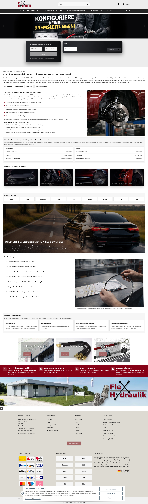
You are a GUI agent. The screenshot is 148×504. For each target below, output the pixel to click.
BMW (27, 199)
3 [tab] (74, 36)
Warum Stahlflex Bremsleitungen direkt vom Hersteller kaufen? (24, 297)
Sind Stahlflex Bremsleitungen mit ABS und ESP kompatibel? (24, 276)
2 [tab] (71, 36)
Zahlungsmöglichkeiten (53, 425)
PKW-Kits (10, 183)
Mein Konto (78, 425)
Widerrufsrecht (79, 433)
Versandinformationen (53, 430)
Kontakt (77, 427)
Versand (84, 502)
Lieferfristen (50, 427)
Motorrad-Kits (47, 183)
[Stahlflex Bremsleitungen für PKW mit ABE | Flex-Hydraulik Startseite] (24, 4)
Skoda (105, 199)
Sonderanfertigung (108, 433)
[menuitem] (29, 11)
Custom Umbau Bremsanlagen (112, 425)
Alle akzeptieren (111, 489)
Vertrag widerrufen (74, 443)
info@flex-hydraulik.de (28, 433)
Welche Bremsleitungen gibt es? (112, 422)
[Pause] (1, 408)
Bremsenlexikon (107, 419)
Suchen (43, 54)
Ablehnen (111, 498)
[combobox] (70, 49)
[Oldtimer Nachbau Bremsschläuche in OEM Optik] (74, 26)
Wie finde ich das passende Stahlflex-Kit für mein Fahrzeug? (24, 282)
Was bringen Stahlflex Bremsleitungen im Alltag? (20, 261)
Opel (74, 199)
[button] (118, 4)
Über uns (49, 419)
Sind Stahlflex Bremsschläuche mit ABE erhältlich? (21, 266)
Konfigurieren (111, 493)
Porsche (89, 199)
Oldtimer (80, 183)
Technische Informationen (110, 436)
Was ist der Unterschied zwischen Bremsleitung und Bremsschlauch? (26, 271)
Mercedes (43, 199)
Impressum (28, 499)
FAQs (104, 427)
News (48, 422)
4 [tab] (76, 36)
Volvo (136, 199)
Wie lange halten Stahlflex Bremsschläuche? (19, 287)
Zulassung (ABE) (108, 439)
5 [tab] (79, 36)
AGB (76, 422)
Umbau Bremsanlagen (122, 183)
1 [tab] (68, 36)
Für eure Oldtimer (108, 430)
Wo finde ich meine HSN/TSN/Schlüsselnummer (42, 58)
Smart (83, 477)
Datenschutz (37, 499)
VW (121, 199)
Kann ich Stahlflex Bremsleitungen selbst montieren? (22, 292)
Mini (58, 199)
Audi (11, 199)
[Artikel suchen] (87, 4)
